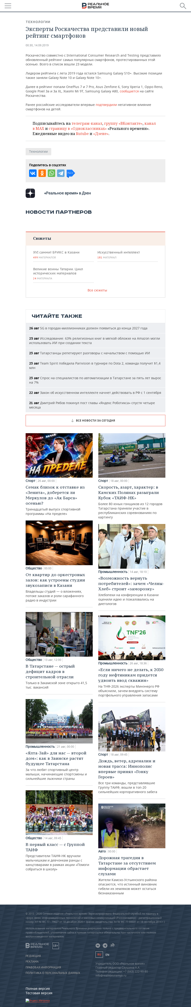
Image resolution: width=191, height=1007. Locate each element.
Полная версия (38, 988)
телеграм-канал (87, 123)
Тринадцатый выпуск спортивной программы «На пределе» (55, 500)
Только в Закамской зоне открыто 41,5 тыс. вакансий (56, 676)
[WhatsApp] (51, 173)
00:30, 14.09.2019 (37, 45)
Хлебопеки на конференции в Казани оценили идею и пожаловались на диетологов (131, 590)
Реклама (32, 961)
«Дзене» (101, 133)
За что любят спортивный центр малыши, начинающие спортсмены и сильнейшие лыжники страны (56, 765)
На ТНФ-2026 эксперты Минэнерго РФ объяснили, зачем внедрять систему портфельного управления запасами (130, 682)
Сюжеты (42, 238)
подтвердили (106, 104)
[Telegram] (61, 173)
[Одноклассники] (42, 173)
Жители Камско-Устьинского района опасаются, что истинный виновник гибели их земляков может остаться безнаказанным (127, 875)
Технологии (38, 22)
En (107, 955)
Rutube (82, 133)
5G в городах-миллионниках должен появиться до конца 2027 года (88, 328)
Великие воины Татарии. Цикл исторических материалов (58, 273)
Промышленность (40, 746)
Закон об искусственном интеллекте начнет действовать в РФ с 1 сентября (95, 392)
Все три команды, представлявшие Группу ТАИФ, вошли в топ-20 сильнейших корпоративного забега (127, 776)
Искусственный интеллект (118, 254)
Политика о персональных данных (53, 973)
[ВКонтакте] (33, 173)
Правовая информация (43, 967)
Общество (34, 568)
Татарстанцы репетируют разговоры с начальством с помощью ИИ (89, 353)
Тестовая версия (39, 993)
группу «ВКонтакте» (123, 123)
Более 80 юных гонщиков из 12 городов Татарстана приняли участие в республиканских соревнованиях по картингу (130, 501)
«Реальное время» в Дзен (67, 193)
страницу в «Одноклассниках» (78, 128)
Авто (102, 851)
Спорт (30, 481)
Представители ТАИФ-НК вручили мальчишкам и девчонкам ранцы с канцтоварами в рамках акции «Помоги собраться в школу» (57, 856)
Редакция (33, 956)
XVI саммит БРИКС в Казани (56, 254)
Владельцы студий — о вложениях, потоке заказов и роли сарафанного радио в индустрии (55, 587)
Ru (99, 954)
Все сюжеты (97, 290)
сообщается (129, 91)
